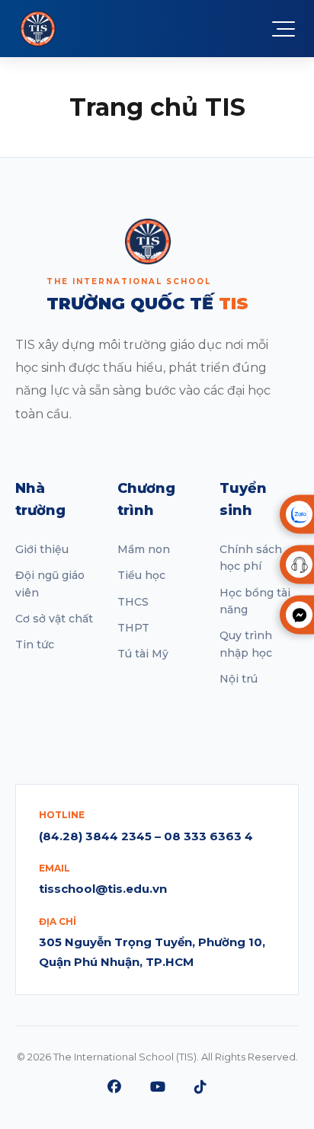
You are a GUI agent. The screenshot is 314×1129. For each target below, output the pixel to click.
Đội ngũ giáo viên (50, 583)
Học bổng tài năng (254, 601)
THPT (133, 628)
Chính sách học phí (250, 557)
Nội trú (238, 679)
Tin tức (34, 644)
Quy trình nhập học (245, 643)
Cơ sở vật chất (54, 618)
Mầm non (143, 549)
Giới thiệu (42, 549)
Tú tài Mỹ (142, 653)
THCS (133, 602)
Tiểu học (141, 575)
